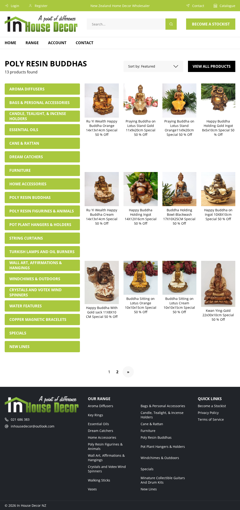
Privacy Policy (208, 412)
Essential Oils (98, 424)
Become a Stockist (212, 406)
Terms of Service (211, 419)
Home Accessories (102, 437)
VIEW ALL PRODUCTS (212, 66)
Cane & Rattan (152, 424)
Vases (92, 489)
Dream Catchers (100, 430)
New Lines (149, 489)
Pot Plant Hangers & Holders (163, 446)
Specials (147, 469)
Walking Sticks (99, 480)
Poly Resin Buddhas (156, 437)
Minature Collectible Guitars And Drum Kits (163, 480)
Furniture (148, 430)
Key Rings (95, 415)
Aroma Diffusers (100, 406)
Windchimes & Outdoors (160, 458)
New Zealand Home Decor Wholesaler (120, 6)
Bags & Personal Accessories (163, 406)
